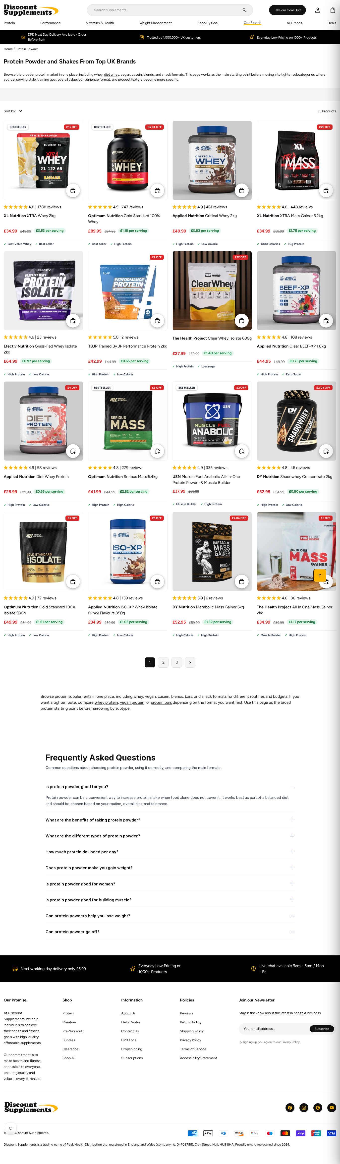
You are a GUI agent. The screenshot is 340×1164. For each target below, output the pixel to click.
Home (8, 49)
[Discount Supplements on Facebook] (289, 1107)
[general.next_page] (190, 662)
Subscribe (324, 1029)
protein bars (161, 702)
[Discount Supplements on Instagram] (303, 1107)
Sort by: (10, 111)
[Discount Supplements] (31, 10)
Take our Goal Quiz (287, 10)
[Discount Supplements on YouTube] (331, 1107)
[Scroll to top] (319, 575)
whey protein (106, 702)
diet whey (111, 74)
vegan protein (132, 702)
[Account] (318, 10)
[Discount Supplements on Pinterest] (317, 1107)
